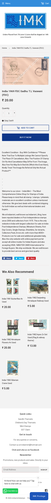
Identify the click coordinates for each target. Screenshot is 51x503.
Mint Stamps (25, 426)
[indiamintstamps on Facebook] (46, 491)
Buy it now (25, 137)
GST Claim (25, 430)
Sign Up (44, 470)
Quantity (5, 108)
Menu (7, 3)
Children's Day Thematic (25, 423)
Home (4, 48)
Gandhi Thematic (25, 419)
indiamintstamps (18, 498)
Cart (47, 3)
